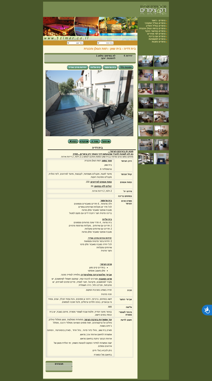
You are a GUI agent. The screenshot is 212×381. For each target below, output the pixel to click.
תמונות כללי (126, 67)
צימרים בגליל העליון (155, 26)
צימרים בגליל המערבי (155, 23)
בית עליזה (95, 67)
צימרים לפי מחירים (156, 33)
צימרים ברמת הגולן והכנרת (152, 28)
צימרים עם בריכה (157, 36)
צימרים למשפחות (157, 39)
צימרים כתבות (158, 41)
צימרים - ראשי (158, 20)
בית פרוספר (110, 67)
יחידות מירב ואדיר (77, 67)
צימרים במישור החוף (155, 31)
